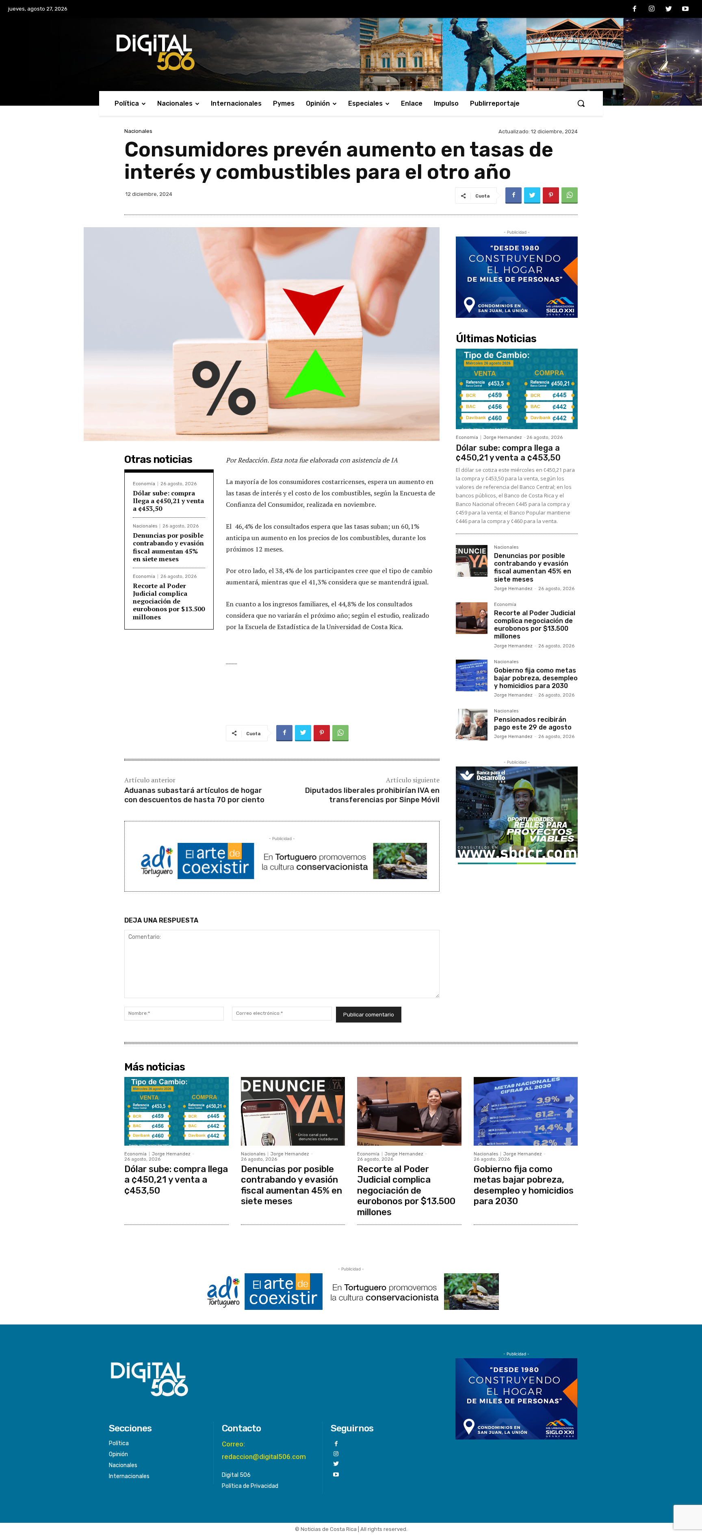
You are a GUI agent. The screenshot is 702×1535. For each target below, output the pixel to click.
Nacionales (138, 131)
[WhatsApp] (569, 195)
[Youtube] (685, 9)
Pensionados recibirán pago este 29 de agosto (533, 723)
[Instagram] (651, 9)
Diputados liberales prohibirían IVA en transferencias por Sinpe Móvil (372, 795)
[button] (581, 103)
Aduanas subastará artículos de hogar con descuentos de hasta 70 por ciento (194, 795)
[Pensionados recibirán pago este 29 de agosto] (472, 724)
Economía (144, 484)
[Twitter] (668, 9)
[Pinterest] (551, 195)
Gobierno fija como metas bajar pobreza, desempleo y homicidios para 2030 (536, 678)
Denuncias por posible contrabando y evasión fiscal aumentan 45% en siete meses (168, 547)
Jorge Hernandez (502, 437)
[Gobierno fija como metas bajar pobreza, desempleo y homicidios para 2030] (472, 675)
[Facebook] (635, 9)
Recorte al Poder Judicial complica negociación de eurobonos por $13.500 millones (169, 601)
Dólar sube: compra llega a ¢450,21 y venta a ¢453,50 (168, 501)
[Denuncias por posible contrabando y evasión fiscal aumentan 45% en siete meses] (472, 561)
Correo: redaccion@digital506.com (264, 1450)
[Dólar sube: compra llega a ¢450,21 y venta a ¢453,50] (517, 389)
